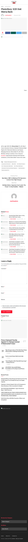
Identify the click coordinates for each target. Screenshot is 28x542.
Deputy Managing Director (10, 161)
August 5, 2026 (20, 246)
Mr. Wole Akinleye (18, 166)
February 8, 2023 (17, 15)
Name (3, 286)
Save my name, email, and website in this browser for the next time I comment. (14, 306)
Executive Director (6, 164)
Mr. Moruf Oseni (21, 164)
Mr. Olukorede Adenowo (7, 166)
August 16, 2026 (20, 225)
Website (3, 299)
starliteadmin (8, 15)
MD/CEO (14, 164)
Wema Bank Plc (5, 170)
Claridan (13, 538)
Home (2, 6)
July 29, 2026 (19, 254)
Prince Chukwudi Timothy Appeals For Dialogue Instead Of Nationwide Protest (10, 342)
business (3, 155)
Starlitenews (21, 168)
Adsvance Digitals (19, 538)
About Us (8, 535)
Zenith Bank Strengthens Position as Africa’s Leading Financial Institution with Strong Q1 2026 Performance (17, 251)
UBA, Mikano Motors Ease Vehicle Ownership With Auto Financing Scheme (16, 236)
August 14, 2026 (20, 231)
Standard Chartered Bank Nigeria (9, 168)
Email (3, 293)
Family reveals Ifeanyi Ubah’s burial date (14, 356)
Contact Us (14, 535)
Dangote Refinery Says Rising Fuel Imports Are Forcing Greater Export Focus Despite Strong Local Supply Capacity (14, 380)
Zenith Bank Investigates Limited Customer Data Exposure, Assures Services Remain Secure (17, 243)
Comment (4, 268)
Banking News (8, 6)
